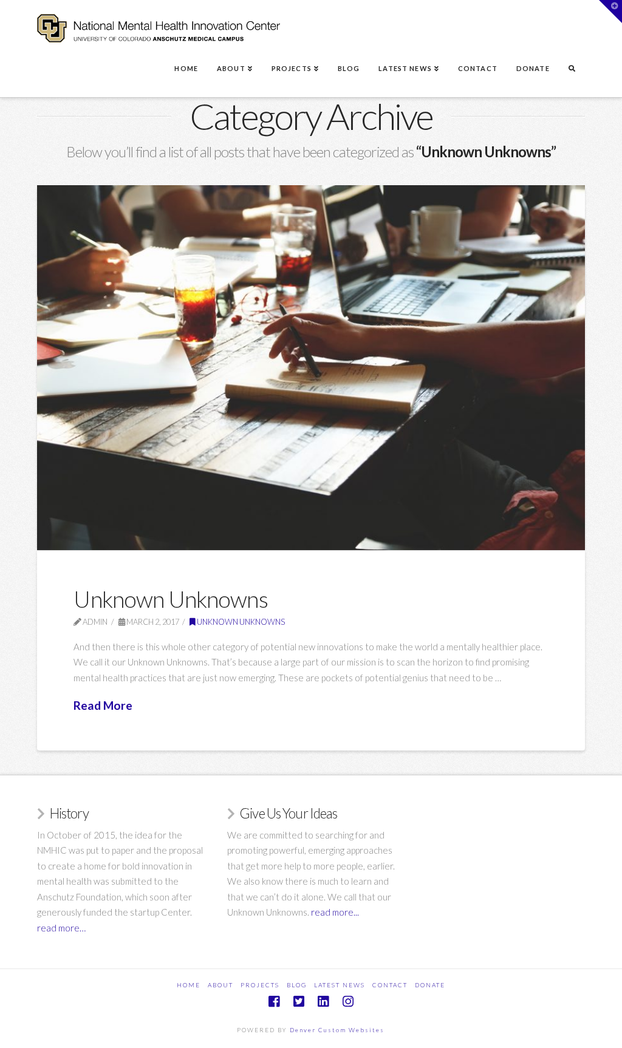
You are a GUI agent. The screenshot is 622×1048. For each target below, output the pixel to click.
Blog (297, 984)
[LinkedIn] (323, 1001)
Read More (102, 705)
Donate (430, 984)
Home (188, 984)
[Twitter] (298, 1001)
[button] (610, 11)
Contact (390, 984)
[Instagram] (348, 1001)
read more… (61, 927)
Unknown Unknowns (170, 599)
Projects (260, 984)
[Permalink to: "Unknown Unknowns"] (310, 367)
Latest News (339, 984)
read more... (335, 912)
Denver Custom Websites (337, 1029)
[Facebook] (273, 1001)
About (220, 984)
